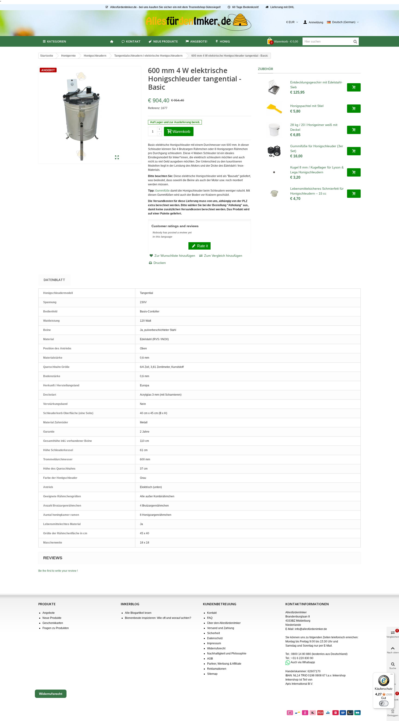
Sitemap (212, 673)
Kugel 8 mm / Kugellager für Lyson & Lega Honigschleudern (317, 169)
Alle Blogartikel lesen (138, 612)
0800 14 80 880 (301, 654)
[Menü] (391, 675)
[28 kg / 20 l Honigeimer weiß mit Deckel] (274, 130)
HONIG (225, 41)
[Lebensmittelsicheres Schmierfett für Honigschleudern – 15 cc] (274, 193)
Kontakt (133, 41)
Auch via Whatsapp (303, 662)
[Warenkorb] (354, 87)
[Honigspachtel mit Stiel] (274, 108)
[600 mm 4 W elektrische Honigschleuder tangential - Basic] (117, 157)
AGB (210, 658)
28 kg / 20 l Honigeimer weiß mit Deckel (313, 127)
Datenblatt (54, 280)
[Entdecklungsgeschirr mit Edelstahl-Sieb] (274, 87)
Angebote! (198, 41)
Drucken (160, 263)
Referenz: (154, 108)
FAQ (209, 618)
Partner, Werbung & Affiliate (224, 663)
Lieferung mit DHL (282, 7)
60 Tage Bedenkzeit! (245, 7)
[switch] (383, 703)
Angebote (48, 612)
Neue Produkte (165, 41)
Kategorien (56, 41)
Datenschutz (215, 638)
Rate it (202, 246)
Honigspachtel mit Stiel (306, 106)
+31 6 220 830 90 (302, 658)
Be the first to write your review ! (58, 570)
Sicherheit (213, 633)
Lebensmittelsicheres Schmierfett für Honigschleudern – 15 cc (317, 191)
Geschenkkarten (52, 623)
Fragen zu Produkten (55, 628)
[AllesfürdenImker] (199, 22)
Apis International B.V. (299, 683)
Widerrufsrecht (216, 648)
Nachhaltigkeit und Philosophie (226, 653)
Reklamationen (216, 668)
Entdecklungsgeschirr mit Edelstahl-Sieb (316, 84)
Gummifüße (162, 190)
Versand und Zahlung (220, 628)
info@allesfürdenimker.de (311, 629)
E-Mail (328, 645)
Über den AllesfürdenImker (224, 623)
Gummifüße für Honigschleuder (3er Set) (316, 148)
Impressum (214, 643)
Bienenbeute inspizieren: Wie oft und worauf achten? (158, 618)
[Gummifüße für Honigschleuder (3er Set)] (274, 151)
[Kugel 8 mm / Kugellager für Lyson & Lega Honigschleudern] (274, 172)
